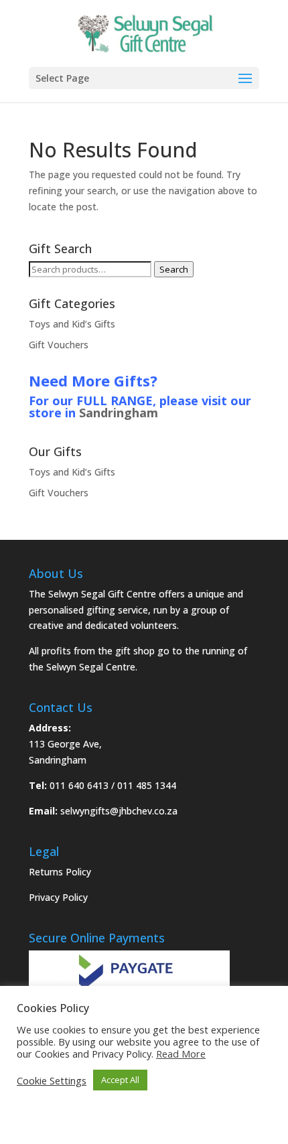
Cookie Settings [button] (51, 1080)
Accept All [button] (120, 1080)
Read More (181, 1054)
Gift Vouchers (58, 344)
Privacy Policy (58, 897)
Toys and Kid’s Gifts (72, 323)
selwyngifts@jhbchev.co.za (118, 810)
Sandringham (118, 413)
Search (173, 269)
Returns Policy (60, 871)
